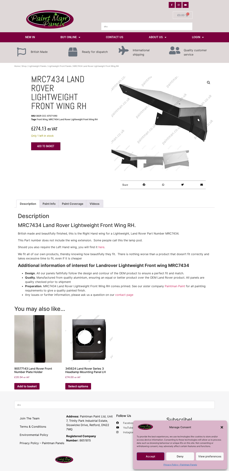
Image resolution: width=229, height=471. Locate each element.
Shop (24, 66)
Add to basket (45, 146)
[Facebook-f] (172, 5)
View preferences (209, 456)
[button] (222, 427)
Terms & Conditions (33, 426)
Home (17, 66)
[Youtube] (185, 5)
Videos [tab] (94, 203)
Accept (150, 456)
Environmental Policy (34, 435)
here (101, 247)
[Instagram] (179, 5)
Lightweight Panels (37, 66)
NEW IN (30, 37)
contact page (124, 295)
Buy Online (68, 37)
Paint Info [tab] (49, 203)
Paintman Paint (175, 286)
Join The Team (30, 418)
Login (196, 37)
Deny (180, 456)
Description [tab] (28, 203)
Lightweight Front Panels (59, 66)
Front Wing (42, 119)
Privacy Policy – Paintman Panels (180, 464)
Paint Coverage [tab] (72, 203)
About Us (156, 37)
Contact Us (114, 37)
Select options (78, 386)
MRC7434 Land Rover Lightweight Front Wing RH (73, 119)
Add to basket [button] (27, 386)
